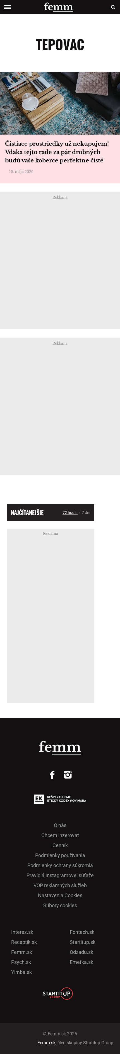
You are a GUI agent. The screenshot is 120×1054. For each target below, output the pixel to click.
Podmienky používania (60, 855)
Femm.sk (21, 952)
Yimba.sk (21, 972)
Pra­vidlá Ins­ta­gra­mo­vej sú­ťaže (60, 875)
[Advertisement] (60, 260)
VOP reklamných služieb (60, 885)
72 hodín (70, 512)
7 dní (86, 512)
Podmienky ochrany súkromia (60, 865)
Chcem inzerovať (60, 835)
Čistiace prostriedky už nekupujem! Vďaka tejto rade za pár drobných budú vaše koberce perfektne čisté (57, 152)
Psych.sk (21, 962)
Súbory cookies (60, 905)
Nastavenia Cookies (60, 895)
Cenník (60, 845)
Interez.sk (22, 932)
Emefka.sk (81, 962)
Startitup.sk (82, 942)
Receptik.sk (24, 942)
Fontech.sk (82, 932)
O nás (60, 825)
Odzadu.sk (81, 952)
